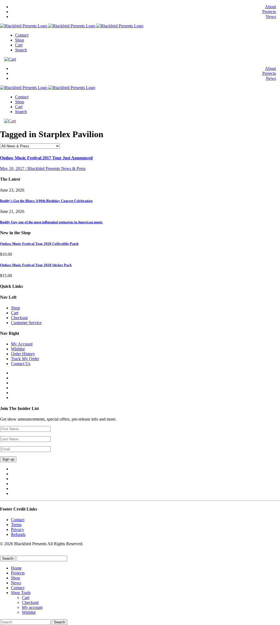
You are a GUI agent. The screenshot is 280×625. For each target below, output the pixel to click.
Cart (18, 45)
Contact (21, 35)
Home (16, 568)
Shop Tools (21, 592)
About (270, 6)
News (271, 16)
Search (21, 50)
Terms (16, 524)
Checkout (19, 317)
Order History (23, 353)
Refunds (18, 534)
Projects (269, 11)
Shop (19, 40)
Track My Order (25, 358)
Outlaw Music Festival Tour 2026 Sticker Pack (36, 265)
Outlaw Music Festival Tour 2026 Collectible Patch (39, 244)
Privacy (17, 529)
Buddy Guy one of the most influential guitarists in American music (51, 222)
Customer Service (26, 322)
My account (32, 607)
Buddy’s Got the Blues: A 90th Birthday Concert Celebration (46, 201)
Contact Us (20, 363)
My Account (22, 344)
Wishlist (18, 349)
